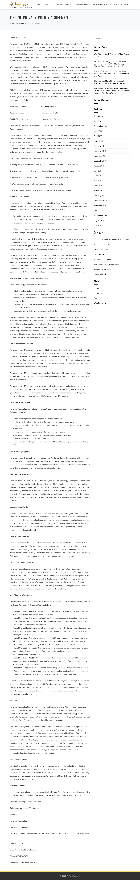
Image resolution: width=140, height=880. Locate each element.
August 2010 (99, 220)
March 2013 (98, 141)
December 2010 (100, 200)
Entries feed (99, 293)
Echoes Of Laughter (102, 244)
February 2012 (100, 151)
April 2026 (98, 116)
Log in (96, 288)
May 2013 (98, 131)
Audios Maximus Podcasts (101, 4)
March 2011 (98, 190)
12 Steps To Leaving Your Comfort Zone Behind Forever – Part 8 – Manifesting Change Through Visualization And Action (110, 63)
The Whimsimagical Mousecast (106, 264)
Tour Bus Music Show (102, 269)
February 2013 (100, 146)
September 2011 (100, 161)
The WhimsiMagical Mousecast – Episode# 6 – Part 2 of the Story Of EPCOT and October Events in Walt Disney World (112, 90)
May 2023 (98, 121)
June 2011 (98, 176)
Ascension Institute (82, 4)
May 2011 (97, 181)
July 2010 (98, 225)
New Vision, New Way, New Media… (21, 7)
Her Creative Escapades (64, 4)
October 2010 (99, 210)
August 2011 (99, 166)
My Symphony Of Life (102, 259)
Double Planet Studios (121, 4)
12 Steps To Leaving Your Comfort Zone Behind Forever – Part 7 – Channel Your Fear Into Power (111, 73)
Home (38, 4)
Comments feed (100, 298)
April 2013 (98, 136)
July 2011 (97, 171)
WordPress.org (100, 303)
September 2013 (100, 126)
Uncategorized (100, 274)
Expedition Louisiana (102, 249)
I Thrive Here (47, 4)
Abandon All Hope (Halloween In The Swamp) (112, 239)
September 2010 (101, 215)
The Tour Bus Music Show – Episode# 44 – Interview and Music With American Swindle (111, 82)
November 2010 (100, 205)
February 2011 (99, 195)
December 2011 (100, 156)
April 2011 (98, 186)
